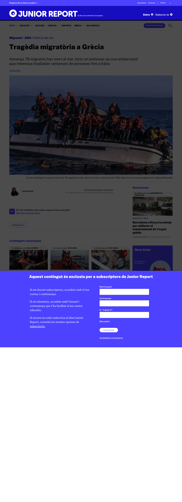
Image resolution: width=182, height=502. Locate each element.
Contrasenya (105, 298)
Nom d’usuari (106, 287)
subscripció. (37, 326)
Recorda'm (105, 321)
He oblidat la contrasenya (111, 338)
